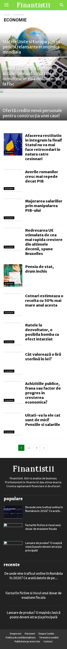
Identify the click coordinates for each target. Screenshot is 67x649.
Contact (48, 641)
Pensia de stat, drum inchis (39, 269)
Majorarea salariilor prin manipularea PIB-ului (43, 206)
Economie (9, 152)
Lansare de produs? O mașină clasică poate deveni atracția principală (43, 546)
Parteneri (30, 633)
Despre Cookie (46, 633)
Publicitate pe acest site (27, 641)
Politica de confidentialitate (21, 637)
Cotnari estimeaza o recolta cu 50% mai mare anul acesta (44, 300)
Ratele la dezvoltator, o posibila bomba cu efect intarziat (42, 332)
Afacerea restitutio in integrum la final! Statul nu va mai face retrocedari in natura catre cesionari (43, 147)
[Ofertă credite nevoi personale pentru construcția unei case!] (33, 110)
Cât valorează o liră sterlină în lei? (43, 356)
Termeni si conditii (48, 637)
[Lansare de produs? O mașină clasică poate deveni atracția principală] (13, 547)
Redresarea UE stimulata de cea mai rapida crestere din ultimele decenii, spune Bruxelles (44, 242)
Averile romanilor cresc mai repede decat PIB (41, 176)
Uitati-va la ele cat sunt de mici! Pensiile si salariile (42, 420)
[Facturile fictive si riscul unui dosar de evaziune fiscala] (13, 529)
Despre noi (15, 633)
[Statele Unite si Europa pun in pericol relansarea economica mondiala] (33, 46)
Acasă (7, 14)
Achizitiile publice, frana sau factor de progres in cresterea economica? (43, 392)
